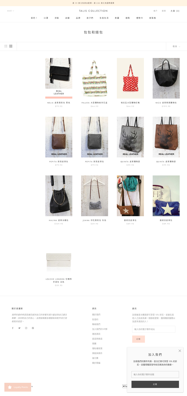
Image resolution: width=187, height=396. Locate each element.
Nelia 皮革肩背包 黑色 (58, 102)
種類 (175, 46)
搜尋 (164, 11)
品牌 (78, 18)
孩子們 (90, 18)
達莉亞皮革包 (130, 220)
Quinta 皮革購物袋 (130, 161)
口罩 (46, 18)
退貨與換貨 (97, 338)
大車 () (175, 11)
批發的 (95, 319)
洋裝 (57, 18)
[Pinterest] (33, 328)
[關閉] (180, 350)
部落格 (152, 18)
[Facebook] (13, 328)
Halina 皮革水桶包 (59, 220)
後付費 (95, 358)
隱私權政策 (97, 348)
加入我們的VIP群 (99, 329)
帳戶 (156, 11)
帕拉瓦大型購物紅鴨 (130, 102)
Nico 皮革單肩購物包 (166, 102)
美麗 (117, 18)
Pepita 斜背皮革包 (58, 161)
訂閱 (155, 384)
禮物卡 (139, 18)
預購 (94, 343)
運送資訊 (96, 333)
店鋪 (67, 18)
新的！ (34, 18)
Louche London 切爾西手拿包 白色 (59, 280)
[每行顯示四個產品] (10, 46)
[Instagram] (26, 328)
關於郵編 (96, 362)
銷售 (128, 18)
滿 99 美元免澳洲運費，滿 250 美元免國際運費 (93, 3)
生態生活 (104, 18)
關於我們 (96, 314)
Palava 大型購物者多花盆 (95, 102)
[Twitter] (19, 328)
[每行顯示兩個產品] (6, 46)
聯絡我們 (96, 324)
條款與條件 (97, 353)
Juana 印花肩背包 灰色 (95, 220)
